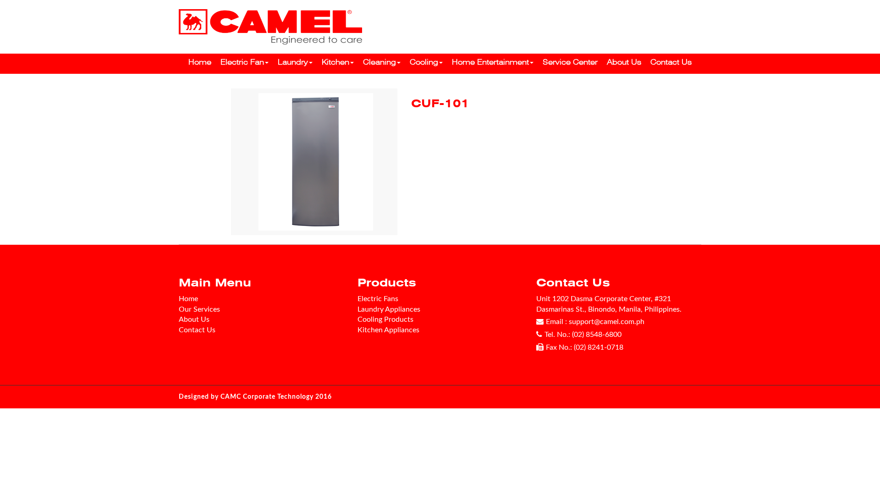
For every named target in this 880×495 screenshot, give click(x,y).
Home (199, 62)
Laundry (293, 62)
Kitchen (335, 62)
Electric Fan (242, 62)
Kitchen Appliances (388, 330)
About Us (624, 62)
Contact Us (671, 62)
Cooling (424, 62)
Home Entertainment (490, 62)
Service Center (570, 62)
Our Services (199, 309)
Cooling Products (385, 319)
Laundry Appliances (389, 309)
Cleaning (379, 62)
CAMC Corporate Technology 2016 (276, 397)
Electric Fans (378, 298)
